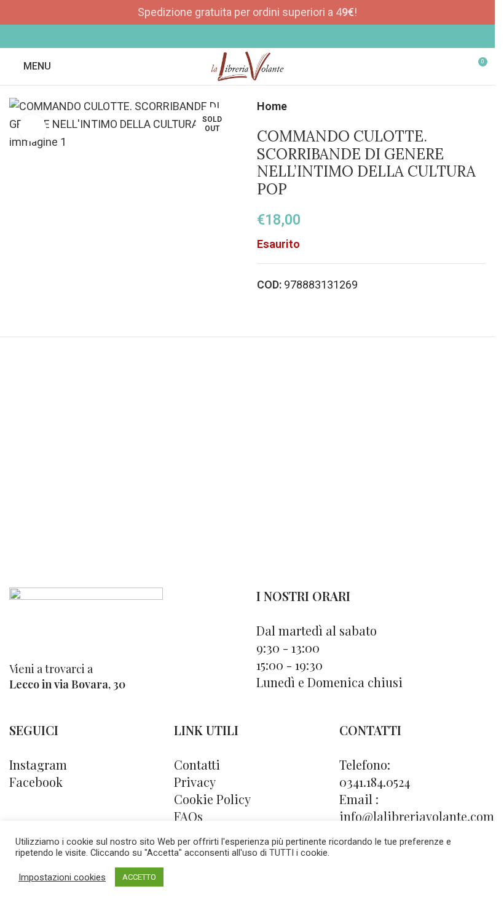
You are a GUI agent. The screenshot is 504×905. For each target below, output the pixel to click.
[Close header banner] (479, 12)
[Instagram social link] (255, 36)
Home (272, 106)
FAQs (188, 816)
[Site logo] (247, 65)
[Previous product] (448, 106)
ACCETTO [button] (139, 877)
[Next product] (478, 106)
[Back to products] (463, 106)
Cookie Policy (212, 799)
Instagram (38, 764)
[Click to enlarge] (32, 128)
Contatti (197, 764)
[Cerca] (455, 66)
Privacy (195, 781)
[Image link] (86, 616)
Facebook (36, 781)
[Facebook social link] (239, 36)
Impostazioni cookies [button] (62, 877)
